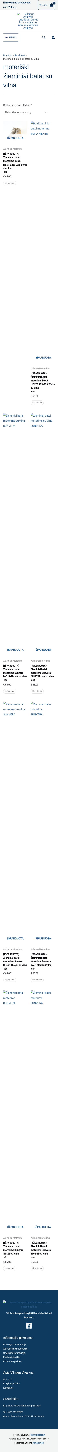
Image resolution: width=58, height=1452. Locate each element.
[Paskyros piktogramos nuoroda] (53, 37)
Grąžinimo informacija (14, 1353)
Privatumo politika (12, 1361)
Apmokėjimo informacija (15, 1348)
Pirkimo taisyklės (11, 1357)
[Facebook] (29, 1326)
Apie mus (7, 1379)
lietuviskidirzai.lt (38, 1435)
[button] (44, 37)
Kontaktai (8, 1387)
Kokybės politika (11, 1383)
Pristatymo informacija (14, 1344)
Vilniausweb (38, 1443)
